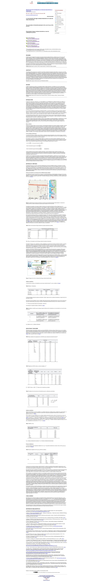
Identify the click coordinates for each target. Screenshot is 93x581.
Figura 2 (57, 257)
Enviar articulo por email (60, 24)
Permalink (57, 33)
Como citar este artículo (60, 20)
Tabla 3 (43, 305)
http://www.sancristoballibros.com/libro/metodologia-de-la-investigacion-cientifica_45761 (39, 550)
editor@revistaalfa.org (46, 580)
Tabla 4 (39, 333)
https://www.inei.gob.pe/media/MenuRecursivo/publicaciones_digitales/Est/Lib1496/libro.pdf (40, 545)
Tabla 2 (59, 283)
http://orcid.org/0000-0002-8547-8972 (33, 46)
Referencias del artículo (59, 19)
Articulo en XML (58, 17)
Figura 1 (31, 176)
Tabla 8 (32, 446)
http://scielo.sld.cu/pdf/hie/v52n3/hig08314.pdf (39, 511)
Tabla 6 (27, 417)
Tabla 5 (27, 333)
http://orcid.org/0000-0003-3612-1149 (33, 38)
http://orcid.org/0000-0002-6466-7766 (33, 41)
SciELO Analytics (58, 13)
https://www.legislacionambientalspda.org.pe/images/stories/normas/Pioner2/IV (38, 552)
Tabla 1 (29, 221)
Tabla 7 (44, 420)
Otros (57, 30)
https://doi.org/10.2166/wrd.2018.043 (33, 513)
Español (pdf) (58, 16)
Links (48, 511)
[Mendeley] (55, 30)
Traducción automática (59, 23)
